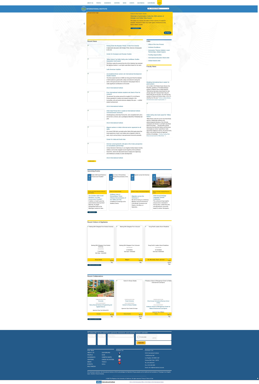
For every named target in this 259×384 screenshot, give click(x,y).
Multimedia (140, 3)
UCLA (131, 382)
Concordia (100, 301)
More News (91, 161)
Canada (98, 314)
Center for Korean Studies (129, 305)
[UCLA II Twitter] (119, 356)
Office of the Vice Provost (156, 44)
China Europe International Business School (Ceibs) (158, 301)
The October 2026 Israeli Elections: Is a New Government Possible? (95, 197)
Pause (168, 32)
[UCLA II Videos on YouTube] (119, 363)
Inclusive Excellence (154, 47)
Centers (117, 3)
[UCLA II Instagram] (119, 359)
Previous (84, 24)
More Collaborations (94, 319)
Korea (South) (127, 314)
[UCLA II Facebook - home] (119, 353)
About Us (90, 3)
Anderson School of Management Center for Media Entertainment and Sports (158, 307)
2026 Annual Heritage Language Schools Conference (159, 197)
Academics (107, 3)
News (124, 3)
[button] (167, 8)
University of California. (125, 378)
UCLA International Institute (158, 382)
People (98, 3)
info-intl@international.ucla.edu (156, 367)
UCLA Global (148, 382)
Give (159, 3)
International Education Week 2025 (158, 57)
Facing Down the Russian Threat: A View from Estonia (123, 45)
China (156, 314)
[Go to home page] (84, 9)
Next (174, 24)
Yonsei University (129, 301)
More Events (92, 212)
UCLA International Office (138, 382)
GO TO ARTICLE (136, 32)
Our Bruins (151, 3)
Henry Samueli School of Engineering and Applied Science (100, 306)
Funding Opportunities (155, 55)
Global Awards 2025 (154, 60)
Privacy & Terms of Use (147, 378)
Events (132, 3)
